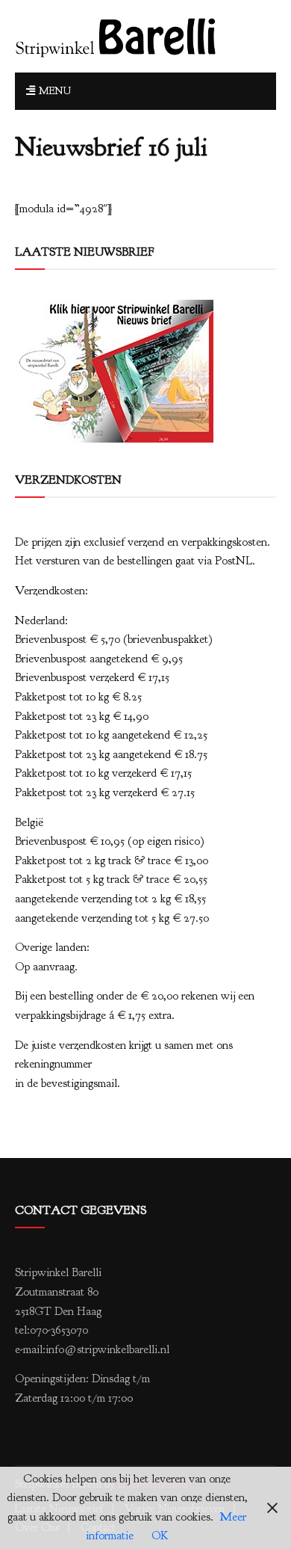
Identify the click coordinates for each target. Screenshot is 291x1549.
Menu (53, 90)
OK (159, 1535)
